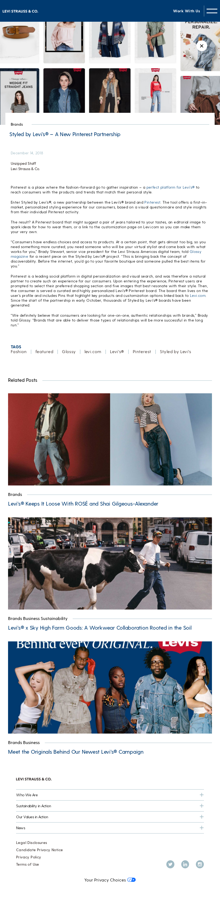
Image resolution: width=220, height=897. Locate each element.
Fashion (19, 351)
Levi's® (117, 351)
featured (44, 351)
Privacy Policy (28, 857)
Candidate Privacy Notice (39, 849)
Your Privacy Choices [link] (105, 879)
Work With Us (186, 11)
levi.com (93, 351)
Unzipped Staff (23, 163)
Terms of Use (27, 864)
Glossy (69, 351)
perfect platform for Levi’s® (170, 187)
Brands (17, 124)
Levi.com (198, 295)
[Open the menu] (212, 11)
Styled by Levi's (175, 351)
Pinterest (152, 202)
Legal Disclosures (31, 842)
